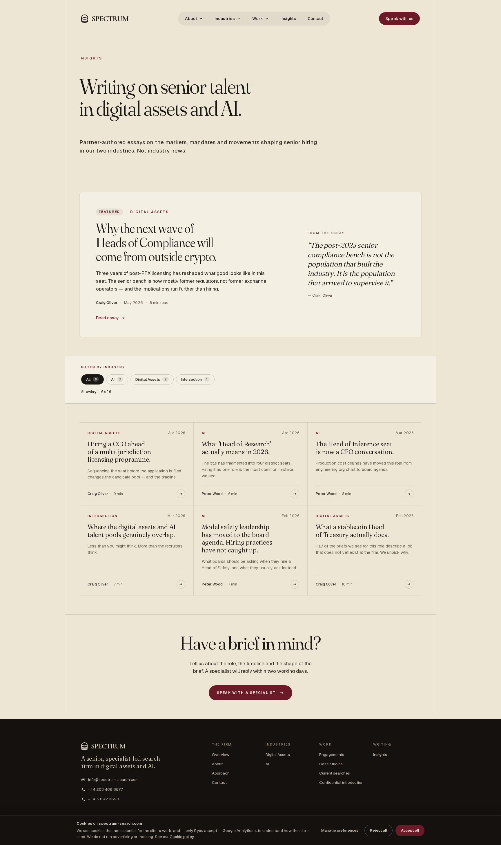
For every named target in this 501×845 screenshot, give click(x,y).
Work (257, 18)
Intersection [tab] (194, 379)
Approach (221, 773)
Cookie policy (182, 836)
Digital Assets (278, 754)
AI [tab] (116, 379)
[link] (250, 264)
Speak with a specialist (246, 692)
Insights (288, 18)
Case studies (331, 763)
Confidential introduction (341, 782)
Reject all (378, 830)
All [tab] (91, 379)
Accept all (410, 830)
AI (267, 763)
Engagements (331, 754)
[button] (105, 18)
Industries (225, 18)
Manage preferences (339, 830)
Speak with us (399, 18)
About (191, 18)
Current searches (334, 773)
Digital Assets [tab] (151, 379)
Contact (315, 18)
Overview (220, 754)
